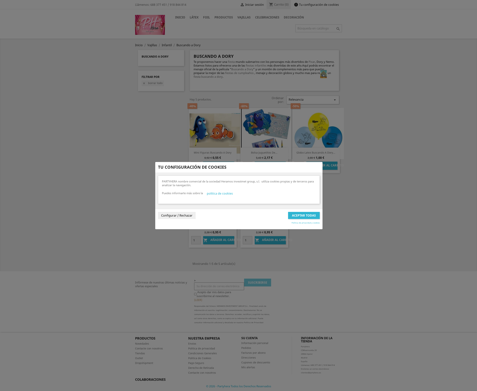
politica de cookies (220, 193)
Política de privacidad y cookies (306, 222)
